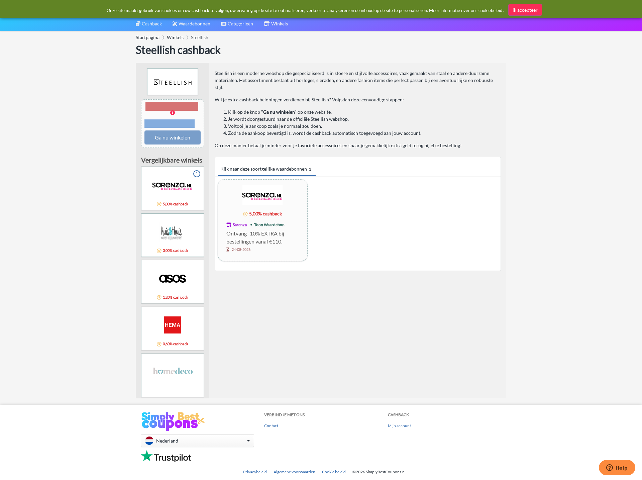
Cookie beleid (334, 471)
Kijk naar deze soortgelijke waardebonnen (265, 169)
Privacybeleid (255, 471)
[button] (172, 115)
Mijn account (399, 425)
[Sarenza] (262, 195)
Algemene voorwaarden (294, 471)
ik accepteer (525, 10)
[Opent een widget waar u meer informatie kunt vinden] (617, 468)
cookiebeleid (490, 10)
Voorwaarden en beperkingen (169, 123)
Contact (271, 425)
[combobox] (237, 26)
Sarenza (240, 224)
